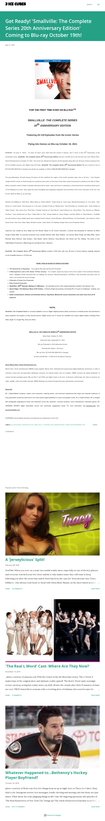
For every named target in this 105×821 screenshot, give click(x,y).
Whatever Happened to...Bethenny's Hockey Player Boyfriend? (46, 775)
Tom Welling (48, 425)
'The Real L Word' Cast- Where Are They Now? (47, 666)
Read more (95, 589)
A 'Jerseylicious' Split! (25, 559)
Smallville (38, 425)
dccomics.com (90, 406)
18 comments (17, 589)
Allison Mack (16, 425)
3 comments (17, 695)
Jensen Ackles (27, 425)
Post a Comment (18, 807)
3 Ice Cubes (15, 4)
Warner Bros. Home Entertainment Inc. (69, 425)
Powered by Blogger (53, 815)
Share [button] (95, 425)
